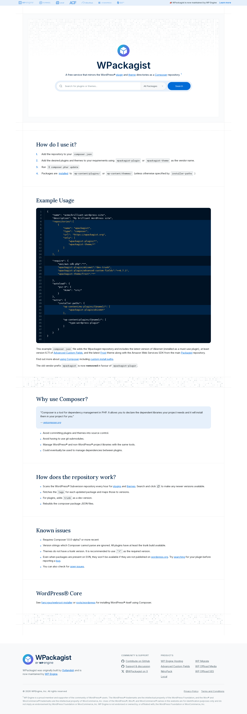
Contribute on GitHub (138, 661)
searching (179, 556)
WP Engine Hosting (172, 661)
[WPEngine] (26, 2)
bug (58, 560)
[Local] (60, 2)
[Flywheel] (44, 2)
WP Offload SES (204, 671)
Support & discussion (138, 666)
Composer (161, 74)
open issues (77, 566)
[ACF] (73, 2)
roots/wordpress (85, 602)
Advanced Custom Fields (68, 352)
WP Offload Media (206, 666)
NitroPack (166, 671)
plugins (117, 486)
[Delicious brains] (120, 2)
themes (131, 486)
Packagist (186, 352)
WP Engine (51, 674)
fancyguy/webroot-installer (56, 602)
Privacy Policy (191, 691)
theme (132, 74)
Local (164, 676)
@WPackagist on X (137, 671)
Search (179, 86)
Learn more (225, 2)
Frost (103, 352)
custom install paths (101, 359)
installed (63, 173)
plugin (119, 74)
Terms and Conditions (212, 691)
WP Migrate (202, 661)
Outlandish (68, 670)
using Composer (69, 359)
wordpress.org (159, 556)
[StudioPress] (105, 2)
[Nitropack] (87, 2)
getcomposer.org (52, 422)
